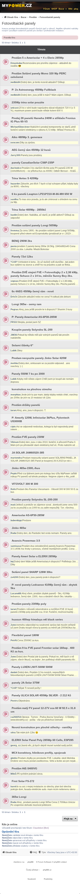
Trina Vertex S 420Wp (25, 178)
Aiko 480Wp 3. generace (27, 137)
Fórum (46, 9)
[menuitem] (30, 17)
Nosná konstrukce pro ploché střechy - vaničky (42, 727)
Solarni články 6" (22, 345)
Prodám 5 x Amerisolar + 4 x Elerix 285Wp (38, 57)
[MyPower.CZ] (17, 5)
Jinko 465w (19, 527)
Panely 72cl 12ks (22, 256)
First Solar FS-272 (23, 781)
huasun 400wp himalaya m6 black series (37, 619)
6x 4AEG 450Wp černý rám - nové (33, 291)
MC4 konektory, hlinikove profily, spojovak (39, 752)
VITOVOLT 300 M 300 (25, 483)
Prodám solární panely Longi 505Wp (35, 225)
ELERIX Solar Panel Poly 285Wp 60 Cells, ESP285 (42, 740)
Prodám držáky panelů (26, 404)
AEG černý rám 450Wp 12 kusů (31, 149)
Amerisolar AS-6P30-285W (28, 515)
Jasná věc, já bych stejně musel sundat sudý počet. (47, 745)
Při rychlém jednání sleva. (30, 774)
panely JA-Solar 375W (25, 682)
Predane (26, 520)
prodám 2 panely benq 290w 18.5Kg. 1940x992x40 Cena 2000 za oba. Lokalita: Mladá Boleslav (43, 248)
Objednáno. (24, 700)
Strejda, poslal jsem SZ (29, 322)
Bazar (61, 9)
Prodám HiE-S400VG (24, 768)
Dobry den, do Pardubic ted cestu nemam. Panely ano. (44, 533)
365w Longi (19, 796)
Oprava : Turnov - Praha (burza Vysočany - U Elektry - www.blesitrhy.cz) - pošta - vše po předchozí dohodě (43, 718)
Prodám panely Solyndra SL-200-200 (35, 499)
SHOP (54, 9)
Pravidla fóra (9, 37)
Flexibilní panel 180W (25, 635)
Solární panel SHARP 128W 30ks (32, 572)
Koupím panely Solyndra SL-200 (32, 329)
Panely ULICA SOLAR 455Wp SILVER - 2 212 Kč (41, 695)
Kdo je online (9, 824)
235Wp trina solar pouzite (28, 102)
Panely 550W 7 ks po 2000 (28, 373)
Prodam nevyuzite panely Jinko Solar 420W (39, 358)
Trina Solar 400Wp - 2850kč (29, 209)
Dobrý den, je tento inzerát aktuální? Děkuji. (43, 82)
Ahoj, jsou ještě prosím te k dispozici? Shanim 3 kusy (45, 309)
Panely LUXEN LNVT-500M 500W (32, 666)
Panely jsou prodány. (31, 155)
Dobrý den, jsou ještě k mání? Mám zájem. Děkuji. (46, 95)
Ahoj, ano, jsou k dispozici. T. (31, 410)
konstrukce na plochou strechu (32, 389)
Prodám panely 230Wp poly (29, 603)
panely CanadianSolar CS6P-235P (33, 162)
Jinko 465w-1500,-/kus (26, 468)
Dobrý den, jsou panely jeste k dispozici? (39, 577)
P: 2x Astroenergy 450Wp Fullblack (34, 89)
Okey (19, 350)
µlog (76, 9)
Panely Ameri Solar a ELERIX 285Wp (34, 556)
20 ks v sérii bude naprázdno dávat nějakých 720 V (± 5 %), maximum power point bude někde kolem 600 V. (43, 109)
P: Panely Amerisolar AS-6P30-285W (34, 316)
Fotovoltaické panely (19, 23)
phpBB (30, 862)
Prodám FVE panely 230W (28, 436)
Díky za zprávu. (27, 142)
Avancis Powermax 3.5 (26, 540)
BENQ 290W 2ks (22, 240)
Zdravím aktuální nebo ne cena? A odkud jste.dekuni (44, 296)
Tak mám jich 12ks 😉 (27, 732)
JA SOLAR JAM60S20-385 (28, 452)
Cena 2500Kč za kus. (28, 640)
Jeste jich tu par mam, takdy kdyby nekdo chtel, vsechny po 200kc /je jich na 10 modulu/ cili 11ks (44, 396)
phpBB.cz (47, 870)
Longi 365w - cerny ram (26, 304)
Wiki (70, 9)
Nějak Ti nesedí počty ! (29, 688)
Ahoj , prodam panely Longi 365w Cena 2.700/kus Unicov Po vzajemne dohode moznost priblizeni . (43, 804)
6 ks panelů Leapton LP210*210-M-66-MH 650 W (42, 193)
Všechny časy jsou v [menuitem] (62, 852)
